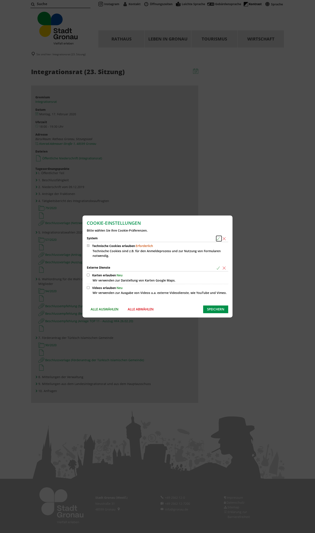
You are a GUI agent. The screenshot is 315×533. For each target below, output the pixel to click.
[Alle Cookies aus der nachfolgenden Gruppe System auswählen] (219, 238)
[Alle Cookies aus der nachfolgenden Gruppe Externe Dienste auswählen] (219, 268)
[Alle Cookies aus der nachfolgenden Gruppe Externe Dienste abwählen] (225, 268)
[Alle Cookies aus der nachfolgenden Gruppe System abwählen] (225, 238)
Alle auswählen (104, 309)
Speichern (215, 309)
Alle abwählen (141, 309)
